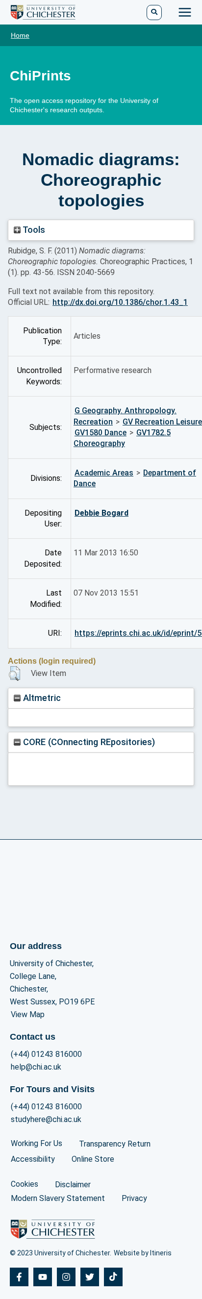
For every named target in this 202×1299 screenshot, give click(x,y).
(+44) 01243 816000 (46, 1054)
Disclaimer (73, 1184)
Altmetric (41, 698)
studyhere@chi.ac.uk (46, 1119)
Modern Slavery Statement (58, 1198)
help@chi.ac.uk (36, 1067)
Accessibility (33, 1159)
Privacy (134, 1198)
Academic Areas (104, 472)
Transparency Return (115, 1144)
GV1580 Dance (100, 432)
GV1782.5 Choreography (122, 438)
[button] (14, 673)
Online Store (93, 1159)
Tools (33, 230)
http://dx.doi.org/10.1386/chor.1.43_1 (120, 302)
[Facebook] (19, 1277)
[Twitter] (89, 1277)
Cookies (24, 1184)
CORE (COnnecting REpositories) (88, 742)
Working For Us (36, 1143)
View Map (28, 1014)
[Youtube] (42, 1277)
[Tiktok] (113, 1277)
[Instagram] (66, 1277)
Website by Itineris (143, 1253)
